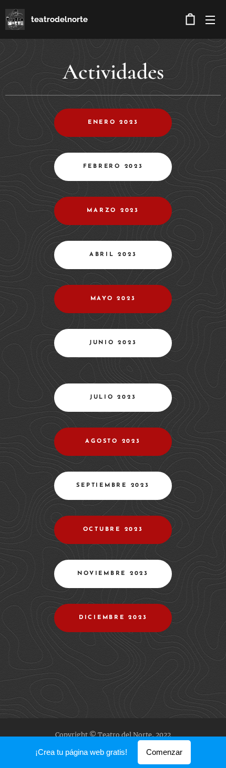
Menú (210, 19)
